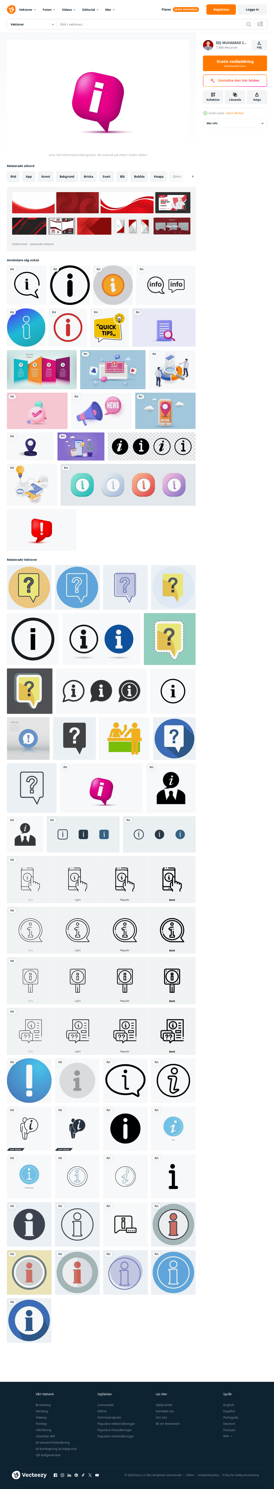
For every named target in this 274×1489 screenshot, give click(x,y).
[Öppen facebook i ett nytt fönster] (55, 1475)
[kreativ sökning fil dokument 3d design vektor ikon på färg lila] (164, 327)
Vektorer (25, 10)
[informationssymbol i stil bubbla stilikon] (27, 285)
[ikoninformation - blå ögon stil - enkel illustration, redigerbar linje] (173, 1272)
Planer (166, 9)
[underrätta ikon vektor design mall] (171, 788)
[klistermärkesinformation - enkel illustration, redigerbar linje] (29, 1272)
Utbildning (43, 1430)
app (29, 176)
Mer (108, 10)
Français (229, 1430)
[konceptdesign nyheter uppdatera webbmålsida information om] (80, 446)
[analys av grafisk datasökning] (172, 369)
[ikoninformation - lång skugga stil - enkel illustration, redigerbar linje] (29, 1320)
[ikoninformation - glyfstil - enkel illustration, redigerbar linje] (29, 1224)
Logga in (252, 9)
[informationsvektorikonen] (70, 285)
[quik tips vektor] (110, 327)
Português (230, 1417)
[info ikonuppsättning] (33, 639)
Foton (47, 10)
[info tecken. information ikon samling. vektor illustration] (101, 639)
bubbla (139, 176)
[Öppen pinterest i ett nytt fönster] (76, 1475)
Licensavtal (105, 1405)
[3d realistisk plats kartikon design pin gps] (30, 446)
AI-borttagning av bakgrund (56, 1449)
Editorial (88, 10)
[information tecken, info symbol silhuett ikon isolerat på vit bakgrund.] (125, 1128)
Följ (259, 47)
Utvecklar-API (45, 1436)
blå (122, 176)
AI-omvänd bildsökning (53, 1442)
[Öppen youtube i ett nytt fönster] (97, 1475)
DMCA (101, 1411)
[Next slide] (189, 176)
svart (106, 176)
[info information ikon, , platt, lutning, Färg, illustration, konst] (29, 1080)
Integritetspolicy (208, 1475)
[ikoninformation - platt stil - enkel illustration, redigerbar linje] (77, 1272)
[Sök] (248, 24)
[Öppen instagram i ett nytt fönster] (62, 1475)
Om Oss (161, 1417)
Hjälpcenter (164, 1405)
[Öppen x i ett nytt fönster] (90, 1475)
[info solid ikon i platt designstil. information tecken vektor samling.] (128, 485)
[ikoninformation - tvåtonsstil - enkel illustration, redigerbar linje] (125, 1272)
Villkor (190, 1475)
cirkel (177, 176)
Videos (67, 10)
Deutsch (229, 1424)
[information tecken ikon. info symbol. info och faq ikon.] (101, 691)
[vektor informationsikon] (113, 285)
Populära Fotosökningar (114, 1430)
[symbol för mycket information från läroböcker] (32, 485)
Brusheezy (43, 1405)
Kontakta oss (165, 1411)
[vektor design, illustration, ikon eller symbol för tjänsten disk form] (124, 738)
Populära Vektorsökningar (116, 1424)
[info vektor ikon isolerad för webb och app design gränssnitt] (83, 834)
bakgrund (67, 176)
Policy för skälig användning (241, 1475)
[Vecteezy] (11, 9)
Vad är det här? (235, 113)
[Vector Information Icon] (26, 327)
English (228, 1405)
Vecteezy (42, 1411)
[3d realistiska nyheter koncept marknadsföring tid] (101, 411)
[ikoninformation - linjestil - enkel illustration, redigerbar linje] (77, 1224)
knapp (159, 176)
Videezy (41, 1417)
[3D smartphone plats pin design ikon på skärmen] (165, 411)
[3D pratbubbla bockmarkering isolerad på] (37, 411)
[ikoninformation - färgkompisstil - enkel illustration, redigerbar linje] (173, 1224)
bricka (88, 176)
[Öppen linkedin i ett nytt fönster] (69, 1475)
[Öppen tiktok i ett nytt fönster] (83, 1475)
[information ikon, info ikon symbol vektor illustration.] (166, 285)
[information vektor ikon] (77, 1080)
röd (13, 176)
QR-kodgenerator (48, 1455)
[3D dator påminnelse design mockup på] (113, 369)
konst (45, 176)
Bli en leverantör (168, 1424)
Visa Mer (172, 226)
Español (229, 1411)
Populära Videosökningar (115, 1436)
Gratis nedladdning (235, 63)
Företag (41, 1424)
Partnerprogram (109, 1417)
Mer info (212, 123)
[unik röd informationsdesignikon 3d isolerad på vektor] (101, 788)
